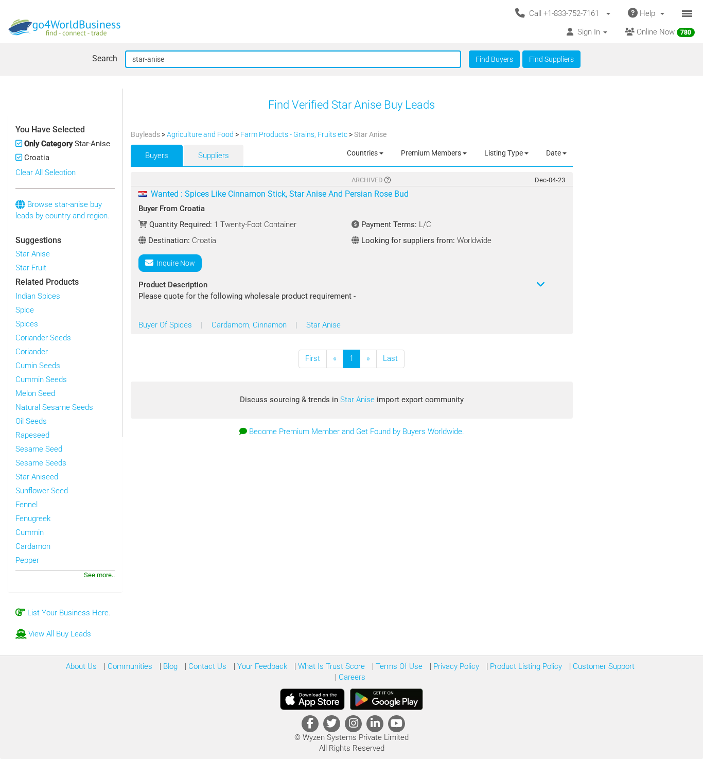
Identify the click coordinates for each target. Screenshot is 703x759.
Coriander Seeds (43, 337)
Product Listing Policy (525, 666)
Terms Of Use (398, 666)
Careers (351, 677)
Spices (26, 324)
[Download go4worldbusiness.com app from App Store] (312, 699)
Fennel (26, 504)
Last (390, 358)
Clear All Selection (45, 172)
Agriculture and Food (201, 134)
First (312, 358)
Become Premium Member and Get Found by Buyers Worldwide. (356, 431)
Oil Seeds (31, 421)
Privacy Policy (455, 666)
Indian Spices (37, 296)
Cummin (29, 532)
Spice (24, 310)
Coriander (31, 351)
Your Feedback (261, 666)
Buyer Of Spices (166, 325)
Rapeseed (32, 435)
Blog (169, 666)
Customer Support (603, 666)
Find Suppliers (551, 59)
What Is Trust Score (330, 666)
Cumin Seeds (37, 365)
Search (104, 58)
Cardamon (32, 546)
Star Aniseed (36, 476)
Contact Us (206, 666)
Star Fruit (30, 267)
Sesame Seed (38, 449)
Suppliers (213, 155)
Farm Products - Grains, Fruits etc (294, 134)
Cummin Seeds (41, 379)
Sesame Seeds (40, 463)
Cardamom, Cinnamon (250, 325)
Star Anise (32, 253)
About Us (81, 666)
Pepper (27, 560)
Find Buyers (494, 59)
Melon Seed (35, 393)
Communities (129, 666)
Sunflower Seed (41, 490)
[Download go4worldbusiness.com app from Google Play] (386, 699)
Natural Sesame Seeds (54, 407)
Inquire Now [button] (174, 263)
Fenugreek (32, 518)
